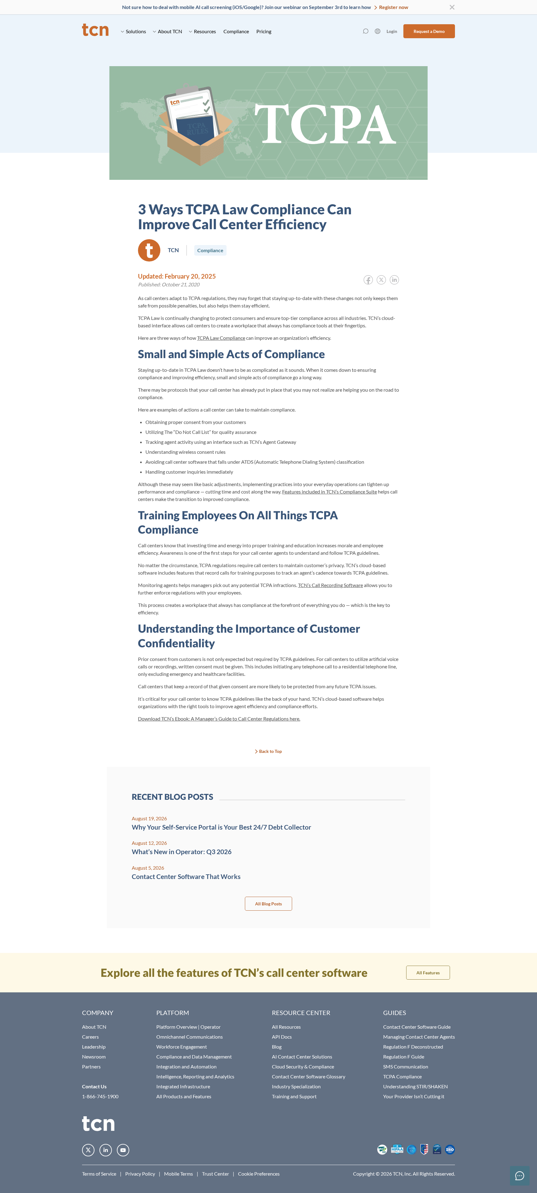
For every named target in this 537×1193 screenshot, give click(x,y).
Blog (277, 1047)
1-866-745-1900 (100, 1096)
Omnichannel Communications (189, 1037)
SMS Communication (405, 1066)
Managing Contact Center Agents (419, 1037)
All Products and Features (183, 1096)
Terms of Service (99, 1174)
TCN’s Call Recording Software (330, 585)
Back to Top (270, 751)
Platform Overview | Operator (188, 1027)
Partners (91, 1066)
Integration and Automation (186, 1066)
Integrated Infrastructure (183, 1086)
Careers (90, 1037)
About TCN (170, 31)
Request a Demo (429, 31)
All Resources (286, 1027)
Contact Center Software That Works (186, 876)
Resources (205, 31)
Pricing (263, 31)
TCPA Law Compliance (221, 338)
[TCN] (95, 31)
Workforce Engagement (181, 1047)
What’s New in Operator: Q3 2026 (182, 851)
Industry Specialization (296, 1086)
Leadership (94, 1047)
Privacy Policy (140, 1174)
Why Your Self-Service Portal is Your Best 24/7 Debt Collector (221, 827)
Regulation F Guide (403, 1056)
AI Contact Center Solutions (302, 1056)
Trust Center (215, 1174)
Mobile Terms (178, 1174)
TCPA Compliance (402, 1076)
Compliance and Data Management (194, 1056)
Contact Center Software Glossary (308, 1076)
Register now (393, 7)
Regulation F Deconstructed (413, 1047)
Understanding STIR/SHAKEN (415, 1086)
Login (392, 31)
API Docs (282, 1037)
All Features (428, 972)
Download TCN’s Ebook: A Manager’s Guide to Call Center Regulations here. (219, 719)
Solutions (136, 31)
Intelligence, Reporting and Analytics (195, 1076)
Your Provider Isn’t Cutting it (413, 1096)
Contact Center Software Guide (417, 1027)
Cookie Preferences (259, 1174)
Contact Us (94, 1086)
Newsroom (94, 1056)
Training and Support (294, 1096)
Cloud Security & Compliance (303, 1066)
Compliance (236, 31)
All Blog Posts (268, 903)
